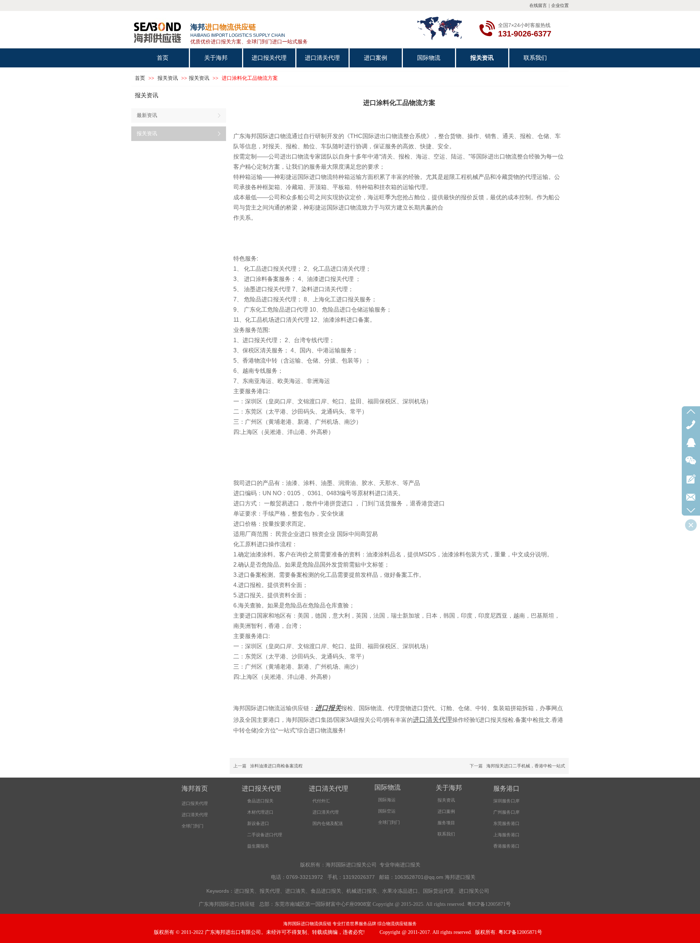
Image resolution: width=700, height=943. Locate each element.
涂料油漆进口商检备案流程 (276, 765)
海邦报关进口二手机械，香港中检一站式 (525, 765)
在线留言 (538, 5)
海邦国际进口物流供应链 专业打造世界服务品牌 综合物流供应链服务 (350, 923)
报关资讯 (168, 78)
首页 (140, 78)
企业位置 (560, 5)
